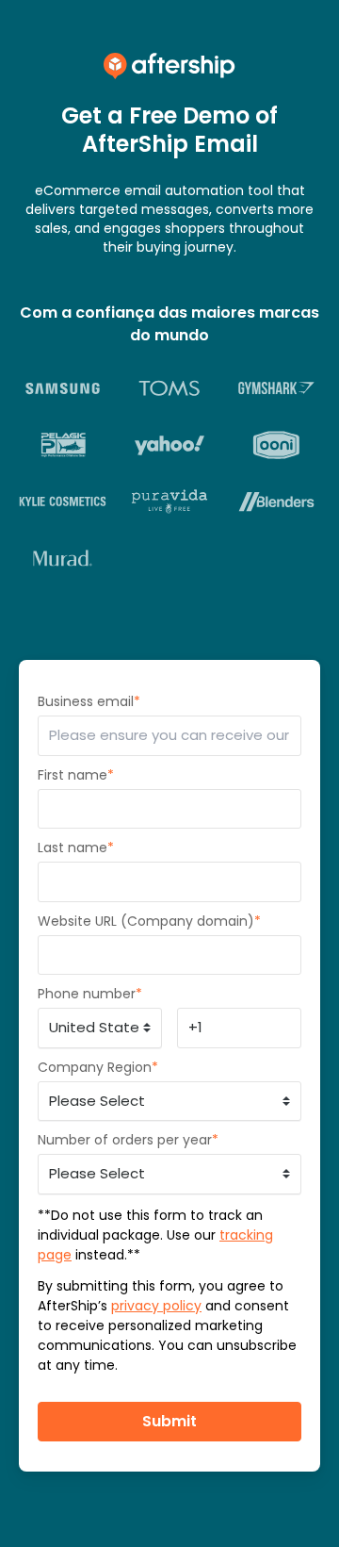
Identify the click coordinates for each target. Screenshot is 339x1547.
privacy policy (156, 1305)
